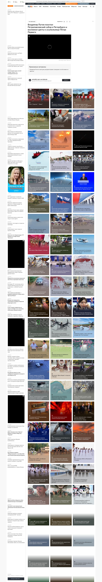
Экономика (46, 6)
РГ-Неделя (38, 3)
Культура (85, 6)
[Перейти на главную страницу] (30, 6)
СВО (40, 6)
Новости (59, 3)
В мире (59, 6)
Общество (74, 6)
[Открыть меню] (93, 6)
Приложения (49, 3)
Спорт (79, 6)
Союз (54, 3)
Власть (36, 6)
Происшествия (66, 6)
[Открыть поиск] (90, 6)
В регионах (53, 6)
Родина (43, 3)
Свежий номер (31, 3)
